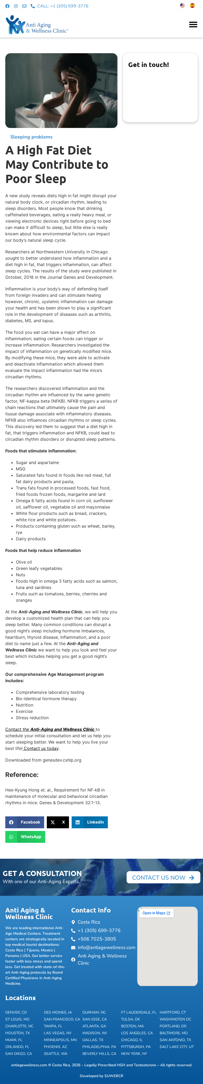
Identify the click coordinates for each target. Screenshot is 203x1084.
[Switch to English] (182, 6)
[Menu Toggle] (193, 24)
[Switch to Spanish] (192, 6)
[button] (24, 822)
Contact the (49, 729)
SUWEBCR (113, 1075)
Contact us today (40, 748)
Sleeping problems (31, 137)
